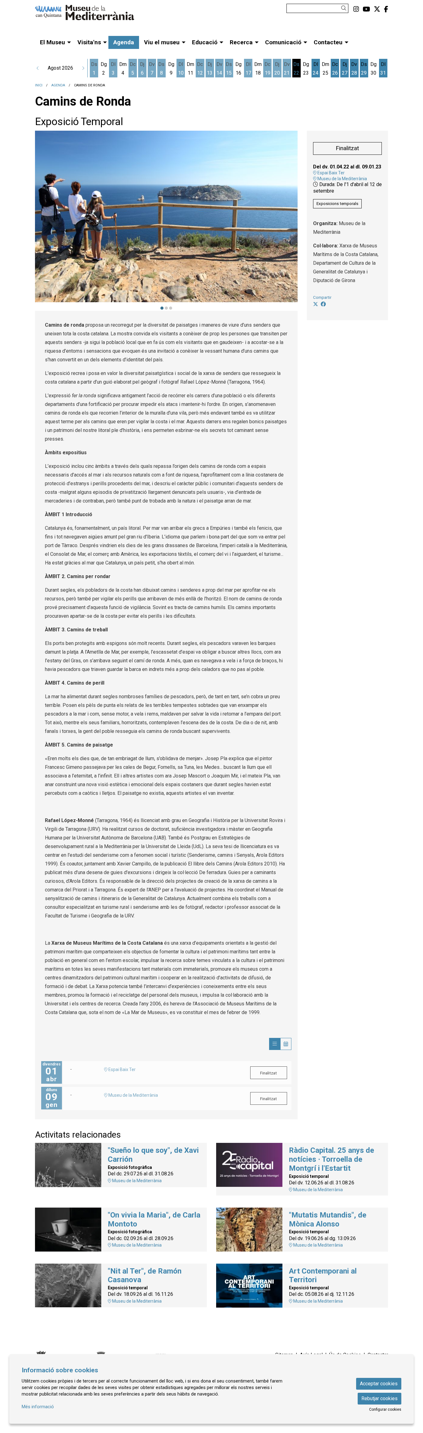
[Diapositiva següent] (284, 221)
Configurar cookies (385, 1409)
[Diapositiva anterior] (48, 221)
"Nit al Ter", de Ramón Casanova (144, 1275)
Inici (38, 85)
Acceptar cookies (379, 1384)
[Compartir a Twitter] (315, 304)
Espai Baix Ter (330, 172)
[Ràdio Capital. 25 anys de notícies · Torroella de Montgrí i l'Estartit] (249, 1164)
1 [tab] (162, 308)
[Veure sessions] (274, 1044)
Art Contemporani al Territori (323, 1275)
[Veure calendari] (285, 1044)
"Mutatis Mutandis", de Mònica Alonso (327, 1219)
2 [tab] (166, 308)
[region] (166, 221)
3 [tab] (170, 308)
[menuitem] (356, 9)
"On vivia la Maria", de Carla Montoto (154, 1219)
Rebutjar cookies (379, 1398)
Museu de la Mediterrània (341, 178)
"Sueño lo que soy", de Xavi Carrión (153, 1155)
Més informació (38, 1406)
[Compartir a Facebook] (323, 304)
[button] (344, 8)
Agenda (58, 85)
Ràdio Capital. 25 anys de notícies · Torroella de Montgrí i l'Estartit (331, 1159)
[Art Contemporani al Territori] (249, 1285)
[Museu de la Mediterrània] (90, 15)
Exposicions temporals (337, 203)
